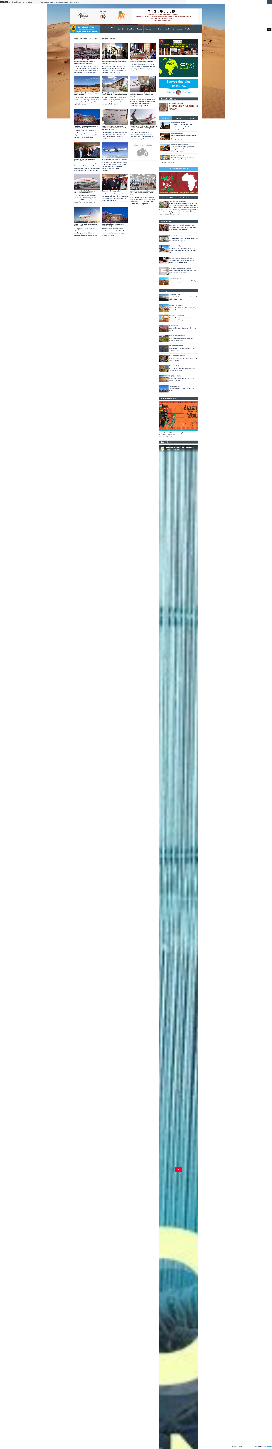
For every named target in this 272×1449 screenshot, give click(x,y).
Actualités (120, 29)
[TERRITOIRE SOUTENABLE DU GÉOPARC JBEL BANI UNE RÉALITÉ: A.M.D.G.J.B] (178, 47)
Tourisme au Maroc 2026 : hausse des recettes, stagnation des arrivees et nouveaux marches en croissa (85, 61)
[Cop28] (178, 67)
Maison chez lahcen (177, 134)
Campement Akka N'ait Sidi (179, 145)
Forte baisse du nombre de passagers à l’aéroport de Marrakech (86, 127)
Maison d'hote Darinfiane (178, 122)
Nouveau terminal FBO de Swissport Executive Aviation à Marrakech (84, 160)
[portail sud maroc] (84, 29)
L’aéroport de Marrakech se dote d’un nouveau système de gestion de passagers (115, 93)
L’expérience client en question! (111, 191)
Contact (188, 29)
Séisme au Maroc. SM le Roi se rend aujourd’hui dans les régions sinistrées (141, 60)
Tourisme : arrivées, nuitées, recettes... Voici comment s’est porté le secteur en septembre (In (114, 61)
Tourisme (148, 29)
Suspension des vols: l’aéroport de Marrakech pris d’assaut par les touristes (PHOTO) (142, 94)
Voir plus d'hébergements (178, 169)
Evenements (177, 29)
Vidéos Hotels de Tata (178, 156)
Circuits (178, 118)
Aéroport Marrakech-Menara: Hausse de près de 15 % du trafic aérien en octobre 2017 (142, 192)
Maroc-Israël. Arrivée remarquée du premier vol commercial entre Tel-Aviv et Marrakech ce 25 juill (114, 127)
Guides (191, 118)
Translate (269, 1447)
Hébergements (165, 118)
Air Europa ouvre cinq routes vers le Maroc (114, 159)
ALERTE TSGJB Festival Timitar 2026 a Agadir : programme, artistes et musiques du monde (176, 433)
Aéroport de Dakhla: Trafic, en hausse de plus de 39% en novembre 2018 (86, 191)
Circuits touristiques (134, 29)
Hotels (167, 29)
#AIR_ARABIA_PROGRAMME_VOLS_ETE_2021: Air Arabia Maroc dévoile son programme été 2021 (144, 127)
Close (107, 27)
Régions (158, 29)
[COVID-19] (178, 88)
